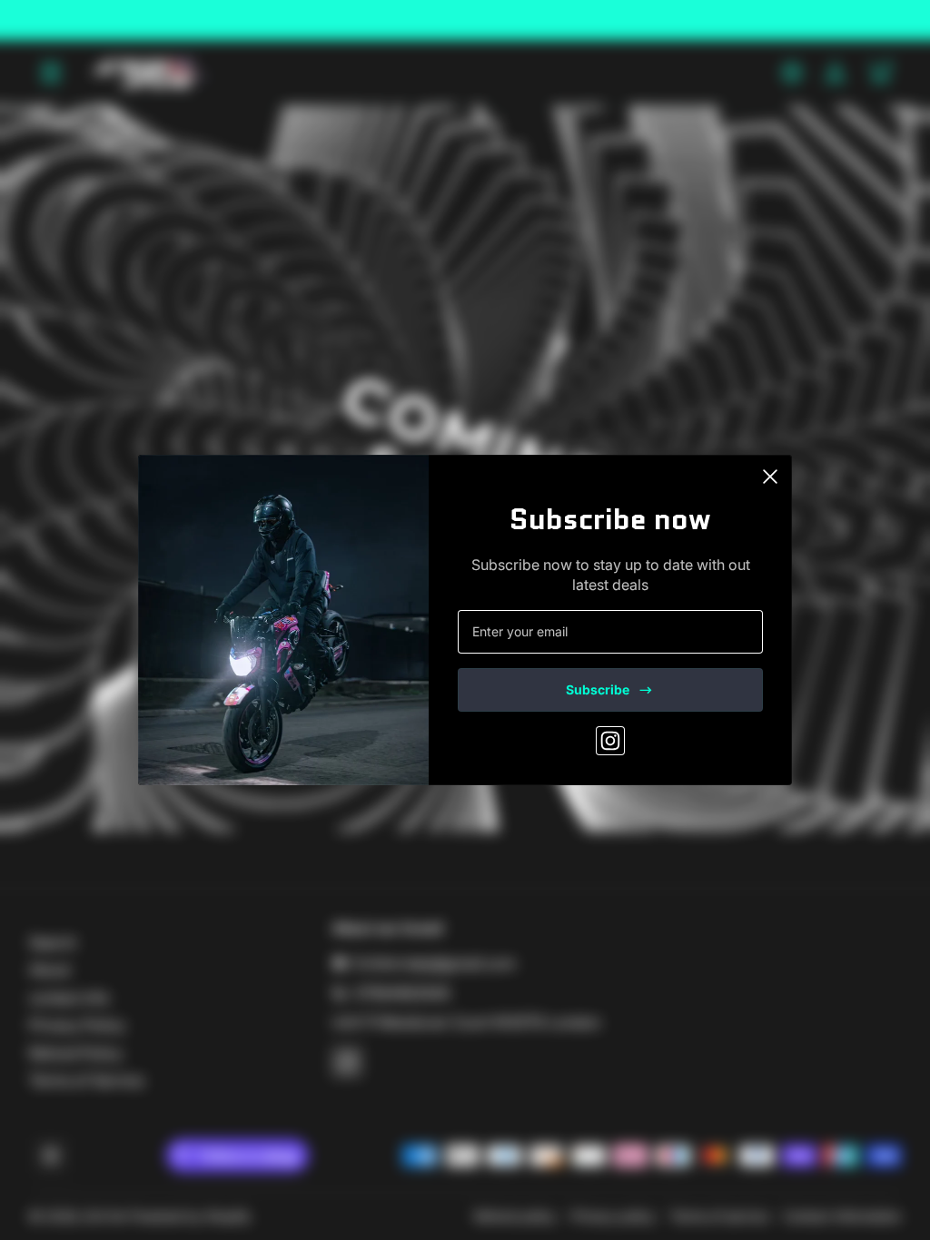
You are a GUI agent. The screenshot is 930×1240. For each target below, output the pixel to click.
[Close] (770, 476)
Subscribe (597, 689)
